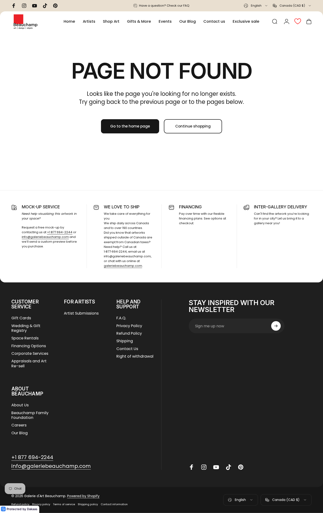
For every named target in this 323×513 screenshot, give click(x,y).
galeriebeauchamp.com (123, 265)
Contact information (114, 504)
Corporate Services (29, 353)
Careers (18, 425)
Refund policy (20, 504)
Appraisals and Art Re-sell (29, 363)
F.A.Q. (121, 318)
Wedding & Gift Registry (25, 328)
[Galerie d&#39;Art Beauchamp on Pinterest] (241, 467)
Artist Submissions (81, 313)
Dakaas (32, 509)
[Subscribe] (276, 326)
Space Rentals (25, 338)
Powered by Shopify (83, 496)
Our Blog (19, 433)
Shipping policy (88, 504)
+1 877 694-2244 (59, 232)
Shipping (124, 341)
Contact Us (127, 348)
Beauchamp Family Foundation (29, 415)
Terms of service (64, 504)
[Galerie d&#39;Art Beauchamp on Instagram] (204, 467)
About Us (20, 405)
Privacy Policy (129, 326)
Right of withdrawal (134, 356)
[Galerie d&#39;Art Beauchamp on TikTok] (228, 467)
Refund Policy (129, 333)
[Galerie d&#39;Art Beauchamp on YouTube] (216, 467)
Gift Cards (21, 318)
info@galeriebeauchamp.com (45, 237)
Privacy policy (41, 504)
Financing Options (28, 346)
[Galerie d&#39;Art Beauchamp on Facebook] (191, 467)
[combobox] (256, 5)
